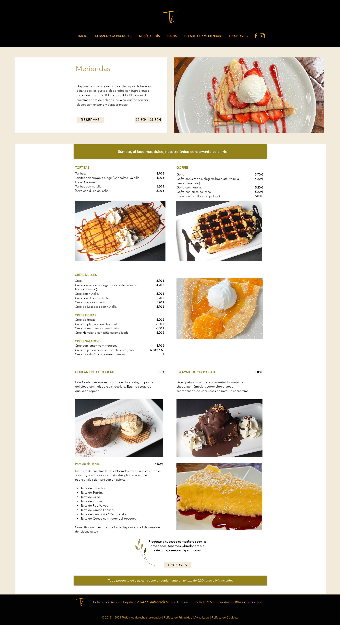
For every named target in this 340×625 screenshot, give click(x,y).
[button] (172, 36)
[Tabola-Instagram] (262, 36)
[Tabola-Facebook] (256, 36)
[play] (254, 335)
